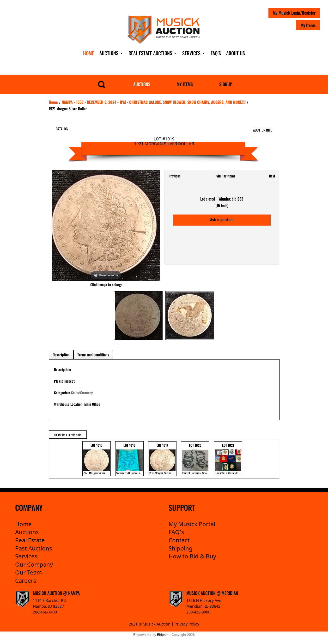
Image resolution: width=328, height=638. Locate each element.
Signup (225, 84)
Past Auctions (33, 548)
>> (272, 459)
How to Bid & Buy (192, 556)
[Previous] (61, 225)
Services (191, 53)
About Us (235, 53)
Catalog (62, 128)
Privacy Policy (187, 624)
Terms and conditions (93, 355)
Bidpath (163, 635)
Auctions (108, 53)
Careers (25, 580)
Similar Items (225, 175)
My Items (308, 25)
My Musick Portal (192, 524)
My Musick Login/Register (294, 13)
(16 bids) (221, 205)
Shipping (181, 548)
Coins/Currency (82, 392)
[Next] (150, 225)
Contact (179, 540)
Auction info (262, 130)
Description (61, 355)
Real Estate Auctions (150, 53)
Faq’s (216, 53)
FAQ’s (176, 532)
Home (88, 53)
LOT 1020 (195, 459)
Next (272, 175)
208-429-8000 (198, 612)
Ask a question (221, 219)
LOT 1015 (97, 459)
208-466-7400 (45, 612)
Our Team (28, 572)
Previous (175, 175)
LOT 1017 (162, 459)
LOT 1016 (130, 459)
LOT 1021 (228, 459)
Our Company (34, 564)
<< (54, 459)
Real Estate (30, 540)
